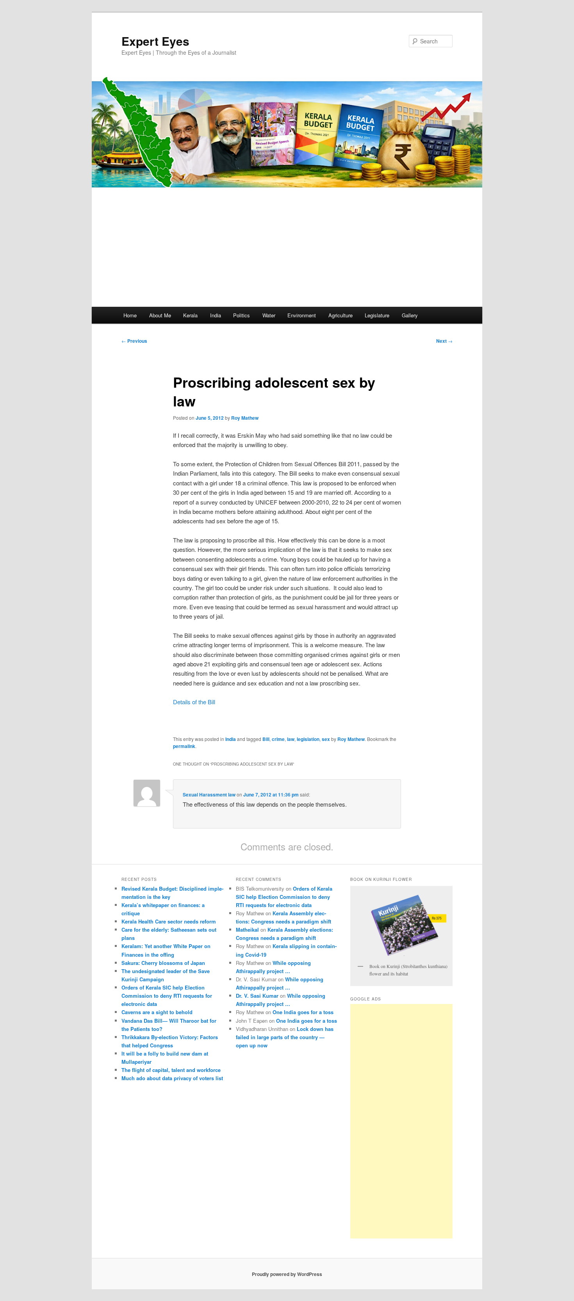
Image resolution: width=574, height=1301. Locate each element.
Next (444, 340)
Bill (265, 739)
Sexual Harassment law (209, 794)
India (215, 315)
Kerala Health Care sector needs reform (168, 921)
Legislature (377, 315)
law (290, 739)
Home (130, 315)
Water (268, 315)
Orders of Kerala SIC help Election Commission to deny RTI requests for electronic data (166, 996)
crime (278, 739)
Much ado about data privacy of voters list (172, 1078)
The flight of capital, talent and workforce (171, 1070)
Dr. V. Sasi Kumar (257, 995)
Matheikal (247, 929)
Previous (134, 340)
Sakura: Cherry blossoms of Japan (163, 962)
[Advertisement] (287, 248)
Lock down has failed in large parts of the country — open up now (284, 1037)
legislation (308, 739)
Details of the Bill (194, 702)
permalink (184, 746)
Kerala (190, 315)
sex (326, 739)
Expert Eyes (155, 40)
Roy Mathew (244, 417)
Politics (241, 315)
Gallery (410, 315)
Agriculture (340, 315)
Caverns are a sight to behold (157, 1012)
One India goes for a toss (303, 1012)
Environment (301, 315)
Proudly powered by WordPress (287, 1274)
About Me (160, 315)
